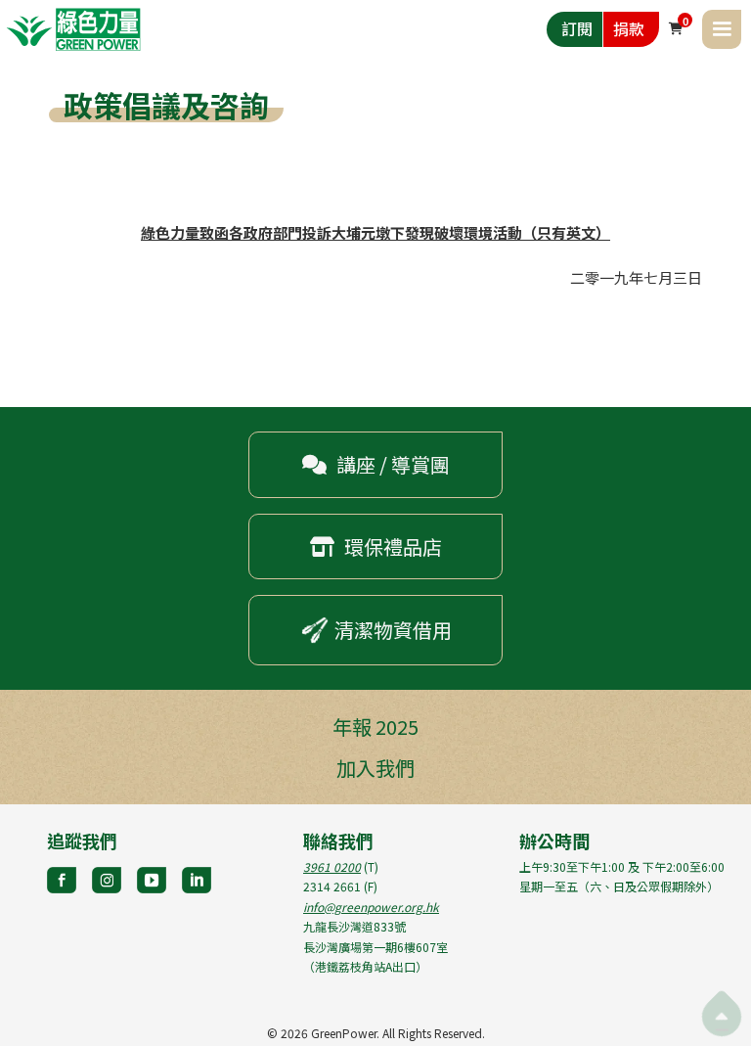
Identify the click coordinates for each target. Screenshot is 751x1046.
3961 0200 (332, 866)
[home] (73, 29)
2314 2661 (332, 886)
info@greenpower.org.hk (371, 906)
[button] (721, 29)
